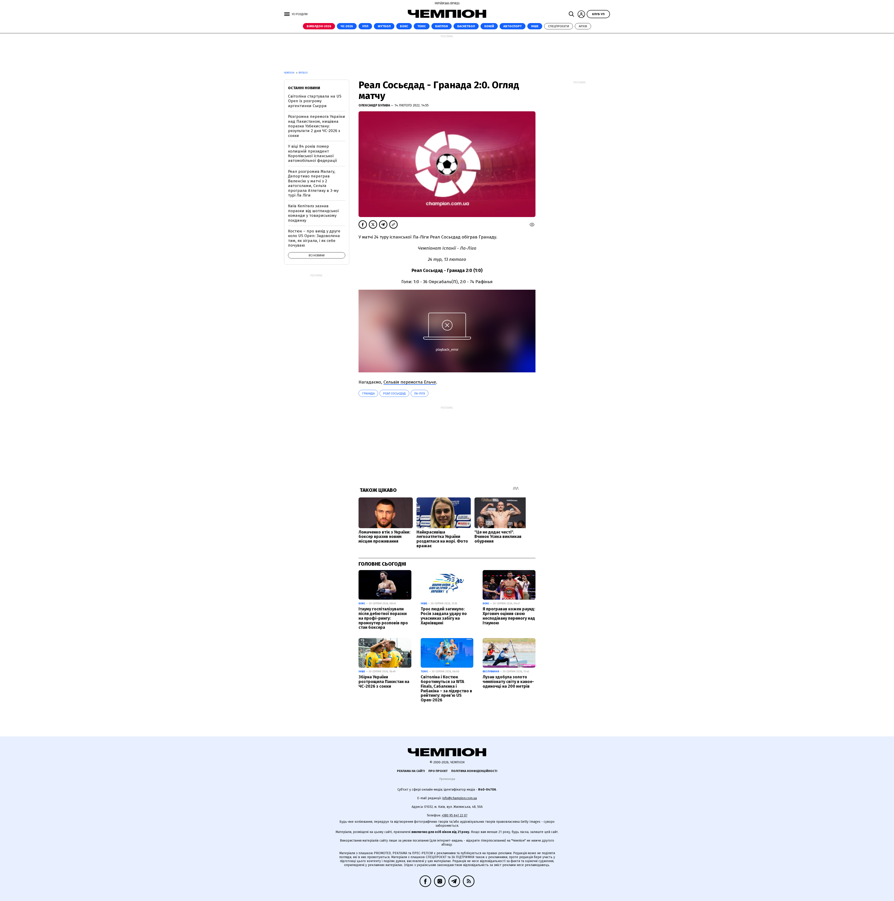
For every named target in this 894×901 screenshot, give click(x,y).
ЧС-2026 (347, 26)
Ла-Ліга (419, 393)
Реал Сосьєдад (394, 393)
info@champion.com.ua (459, 798)
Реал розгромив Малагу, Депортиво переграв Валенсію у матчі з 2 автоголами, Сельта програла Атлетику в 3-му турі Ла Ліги (313, 183)
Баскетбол (466, 26)
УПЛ (365, 26)
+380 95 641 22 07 (454, 815)
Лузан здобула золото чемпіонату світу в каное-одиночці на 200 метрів (508, 681)
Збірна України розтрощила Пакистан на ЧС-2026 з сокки (384, 681)
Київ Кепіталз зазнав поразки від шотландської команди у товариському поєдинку (313, 213)
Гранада (368, 393)
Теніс (421, 26)
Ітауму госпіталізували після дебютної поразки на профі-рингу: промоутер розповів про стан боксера (383, 618)
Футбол (384, 26)
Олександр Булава (375, 105)
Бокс (404, 26)
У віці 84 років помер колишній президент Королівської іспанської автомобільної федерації (312, 153)
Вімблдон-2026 (319, 26)
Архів (583, 26)
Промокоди (447, 779)
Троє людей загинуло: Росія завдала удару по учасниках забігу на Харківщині (444, 615)
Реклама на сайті (411, 771)
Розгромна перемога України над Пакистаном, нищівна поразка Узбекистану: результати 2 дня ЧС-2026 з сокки (316, 126)
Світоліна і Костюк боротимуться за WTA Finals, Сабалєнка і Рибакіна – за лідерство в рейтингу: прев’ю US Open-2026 (446, 688)
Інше (534, 26)
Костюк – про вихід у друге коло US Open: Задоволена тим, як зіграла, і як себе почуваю (314, 238)
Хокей (489, 26)
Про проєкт (438, 771)
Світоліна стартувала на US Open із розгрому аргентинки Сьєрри (314, 101)
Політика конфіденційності (474, 771)
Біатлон (441, 26)
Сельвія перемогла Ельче (409, 382)
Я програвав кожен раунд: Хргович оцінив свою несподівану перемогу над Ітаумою (509, 615)
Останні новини (304, 88)
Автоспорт (512, 26)
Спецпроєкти (558, 26)
